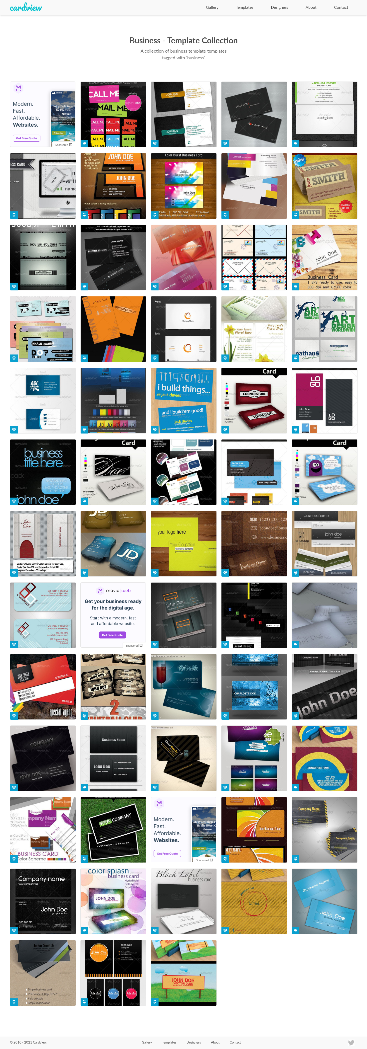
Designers (279, 7)
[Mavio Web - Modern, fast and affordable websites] (42, 115)
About (311, 7)
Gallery (212, 7)
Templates (244, 7)
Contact (341, 7)
